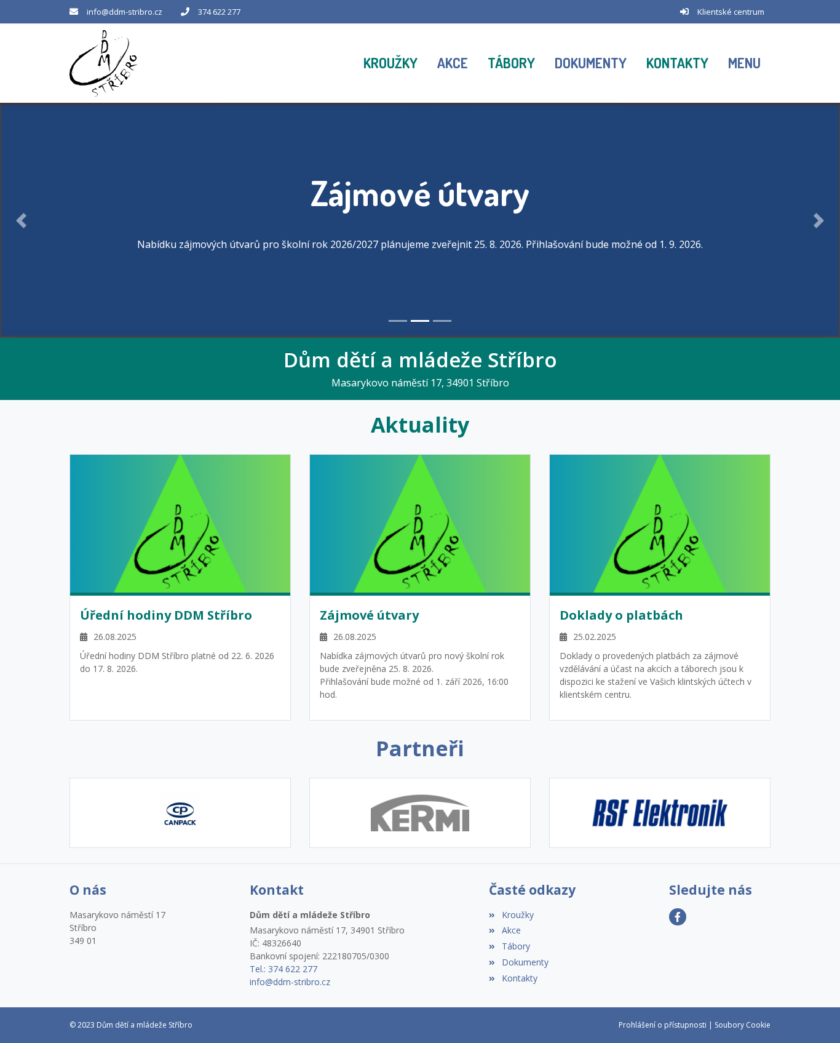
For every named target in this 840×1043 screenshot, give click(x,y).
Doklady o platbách (621, 615)
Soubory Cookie (743, 1025)
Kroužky (517, 915)
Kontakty (519, 978)
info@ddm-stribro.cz (124, 11)
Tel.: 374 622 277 (283, 969)
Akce (511, 930)
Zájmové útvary (369, 615)
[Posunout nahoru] (812, 1015)
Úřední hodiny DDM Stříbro (166, 615)
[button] (744, 63)
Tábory (515, 946)
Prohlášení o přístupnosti (663, 1025)
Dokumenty (525, 962)
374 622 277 (219, 11)
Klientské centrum (730, 11)
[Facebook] (677, 916)
